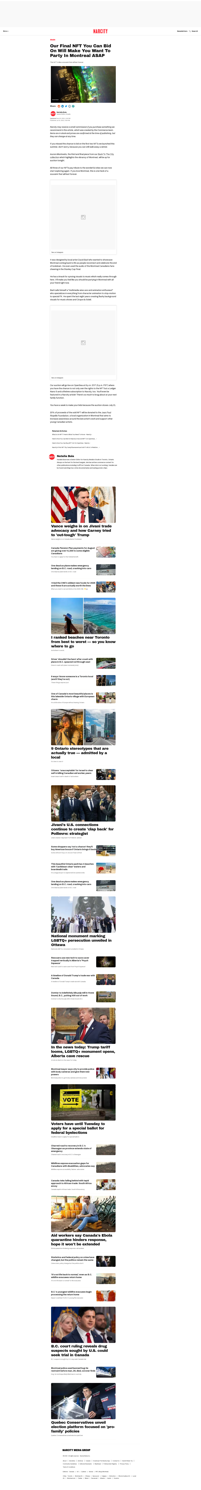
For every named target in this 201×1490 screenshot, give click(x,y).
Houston (116, 1478)
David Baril (83, 260)
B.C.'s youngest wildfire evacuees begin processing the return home (71, 1293)
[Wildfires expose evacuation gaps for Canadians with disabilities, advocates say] (106, 1167)
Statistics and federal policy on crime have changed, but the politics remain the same (72, 1258)
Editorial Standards (86, 1464)
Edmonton (112, 1476)
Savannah (94, 1478)
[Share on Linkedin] (62, 106)
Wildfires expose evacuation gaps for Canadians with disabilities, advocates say (73, 1164)
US (78, 1471)
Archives (80, 1461)
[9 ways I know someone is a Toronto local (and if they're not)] (106, 680)
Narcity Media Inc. (85, 1456)
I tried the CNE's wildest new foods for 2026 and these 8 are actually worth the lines (73, 584)
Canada (71, 1471)
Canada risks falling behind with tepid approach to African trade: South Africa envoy (71, 1183)
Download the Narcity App (101, 1461)
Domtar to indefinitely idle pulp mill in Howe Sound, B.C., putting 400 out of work (72, 994)
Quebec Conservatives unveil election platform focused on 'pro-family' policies (83, 1426)
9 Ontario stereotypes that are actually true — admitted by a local (79, 753)
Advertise (72, 1461)
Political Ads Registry (110, 1464)
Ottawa (87, 1476)
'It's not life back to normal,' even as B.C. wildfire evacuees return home (71, 1275)
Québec (83, 1471)
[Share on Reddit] (59, 106)
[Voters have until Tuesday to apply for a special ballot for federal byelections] (83, 1102)
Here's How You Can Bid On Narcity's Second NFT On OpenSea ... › (74, 439)
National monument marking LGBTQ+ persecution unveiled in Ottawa (81, 940)
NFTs (96, 144)
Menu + (5, 31)
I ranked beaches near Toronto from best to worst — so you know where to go (83, 641)
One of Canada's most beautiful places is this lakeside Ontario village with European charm (72, 696)
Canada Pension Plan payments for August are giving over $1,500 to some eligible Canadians (73, 551)
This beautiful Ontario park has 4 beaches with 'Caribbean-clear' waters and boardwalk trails (72, 867)
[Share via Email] (69, 106)
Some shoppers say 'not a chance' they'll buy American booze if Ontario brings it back (73, 848)
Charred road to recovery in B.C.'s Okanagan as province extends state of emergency (71, 1148)
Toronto (70, 1476)
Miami (87, 1478)
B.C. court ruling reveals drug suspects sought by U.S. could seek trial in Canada (79, 1350)
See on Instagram (57, 252)
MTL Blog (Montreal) (102, 1471)
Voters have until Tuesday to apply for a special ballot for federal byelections (78, 1128)
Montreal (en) (71, 1478)
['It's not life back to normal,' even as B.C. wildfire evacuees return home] (106, 1278)
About (65, 1461)
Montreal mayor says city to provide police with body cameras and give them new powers (72, 1072)
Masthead (98, 1464)
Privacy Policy (124, 1464)
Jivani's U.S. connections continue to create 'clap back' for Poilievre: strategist (82, 829)
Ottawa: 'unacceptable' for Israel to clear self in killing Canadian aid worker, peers (72, 771)
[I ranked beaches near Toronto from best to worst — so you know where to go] (83, 616)
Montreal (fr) (79, 1476)
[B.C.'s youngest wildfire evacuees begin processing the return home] (106, 1295)
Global (91, 1471)
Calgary (104, 1476)
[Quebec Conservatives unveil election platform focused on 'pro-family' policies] (83, 1401)
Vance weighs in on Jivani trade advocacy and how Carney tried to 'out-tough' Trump (81, 530)
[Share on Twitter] (66, 106)
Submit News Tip (127, 1461)
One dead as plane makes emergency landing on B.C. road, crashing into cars (71, 566)
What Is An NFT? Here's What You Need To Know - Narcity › (72, 434)
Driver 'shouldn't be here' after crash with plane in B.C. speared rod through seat (72, 660)
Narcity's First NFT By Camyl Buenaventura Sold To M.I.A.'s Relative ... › (76, 447)
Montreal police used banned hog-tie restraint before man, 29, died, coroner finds (73, 1369)
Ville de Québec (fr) (124, 1476)
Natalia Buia (62, 112)
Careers (88, 1461)
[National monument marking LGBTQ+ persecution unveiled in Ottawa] (83, 914)
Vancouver (95, 1476)
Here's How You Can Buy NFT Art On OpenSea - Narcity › (71, 443)
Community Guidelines (70, 1464)
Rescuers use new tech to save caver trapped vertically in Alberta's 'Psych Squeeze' (70, 960)
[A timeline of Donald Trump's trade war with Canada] (106, 979)
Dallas (80, 1478)
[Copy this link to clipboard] (73, 106)
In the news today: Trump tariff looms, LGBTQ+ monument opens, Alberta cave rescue (83, 1051)
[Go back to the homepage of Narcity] (100, 31)
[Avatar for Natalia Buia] (52, 457)
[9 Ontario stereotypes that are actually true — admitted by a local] (83, 727)
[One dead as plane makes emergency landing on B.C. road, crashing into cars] (106, 569)
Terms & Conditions (69, 1467)
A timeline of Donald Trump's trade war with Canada (73, 976)
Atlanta (102, 1478)
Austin (109, 1478)
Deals (52, 40)
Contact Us (116, 1461)
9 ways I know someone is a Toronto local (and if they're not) (72, 677)
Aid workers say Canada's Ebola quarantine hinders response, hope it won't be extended (81, 1239)
